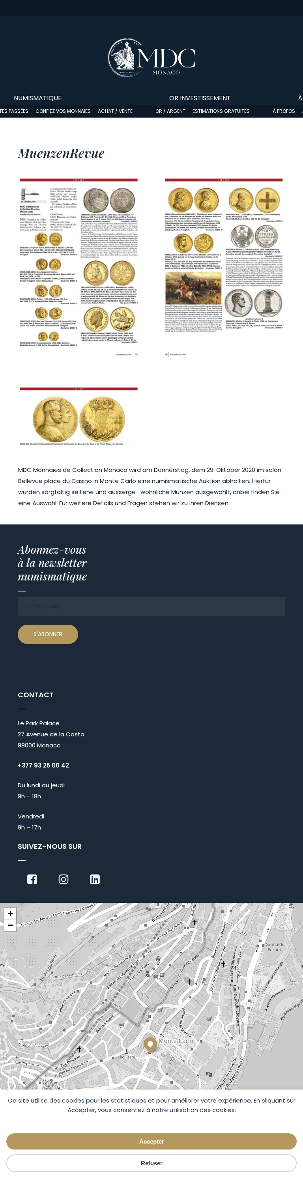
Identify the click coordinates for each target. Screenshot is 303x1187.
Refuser (152, 1163)
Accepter (151, 1141)
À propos (284, 111)
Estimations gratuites (221, 111)
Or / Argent (170, 111)
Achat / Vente (115, 111)
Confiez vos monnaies (63, 111)
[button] (150, 1043)
